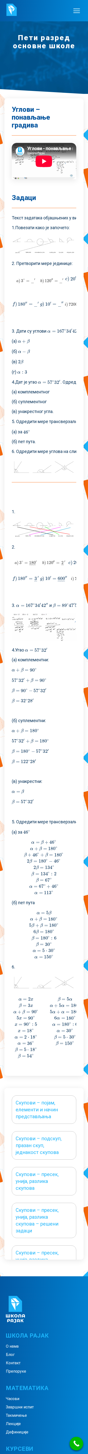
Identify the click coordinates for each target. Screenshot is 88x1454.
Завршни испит (20, 1407)
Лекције (13, 1423)
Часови (12, 1398)
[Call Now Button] (76, 1443)
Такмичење (16, 1415)
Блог (10, 1354)
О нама (12, 1346)
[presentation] (25, 280)
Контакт (13, 1363)
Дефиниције (17, 1432)
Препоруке (16, 1371)
